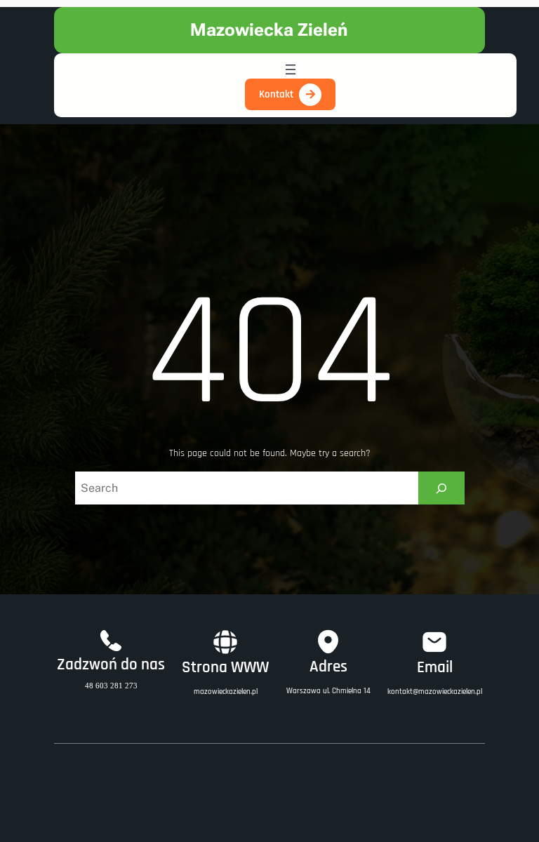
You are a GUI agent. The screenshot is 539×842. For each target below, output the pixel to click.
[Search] (441, 488)
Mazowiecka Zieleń (269, 30)
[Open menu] (290, 69)
